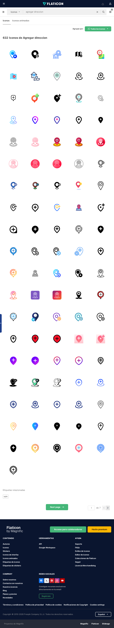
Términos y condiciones (13, 605)
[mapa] (78, 54)
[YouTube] (62, 580)
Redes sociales (47, 574)
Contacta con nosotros (13, 583)
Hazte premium (99, 529)
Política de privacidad (34, 605)
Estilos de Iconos (82, 551)
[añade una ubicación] (57, 76)
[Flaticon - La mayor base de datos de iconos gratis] (53, 3)
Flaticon (95, 624)
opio (6, 496)
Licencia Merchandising (85, 565)
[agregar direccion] (13, 54)
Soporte (78, 544)
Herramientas (46, 538)
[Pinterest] (51, 580)
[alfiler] (13, 120)
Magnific (84, 624)
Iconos (6, 20)
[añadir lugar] (13, 76)
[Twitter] (46, 580)
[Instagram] (57, 580)
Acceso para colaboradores (68, 529)
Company (7, 574)
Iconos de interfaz (10, 555)
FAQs (77, 547)
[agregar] (13, 98)
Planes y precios (10, 594)
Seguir (78, 562)
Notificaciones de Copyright (76, 605)
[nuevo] (100, 54)
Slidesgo (106, 624)
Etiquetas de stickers (12, 565)
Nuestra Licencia (10, 587)
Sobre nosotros (9, 580)
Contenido (8, 538)
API (40, 544)
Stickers (6, 551)
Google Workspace (47, 547)
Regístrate (46, 596)
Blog (5, 590)
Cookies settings (97, 605)
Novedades (8, 597)
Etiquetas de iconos (11, 562)
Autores (6, 544)
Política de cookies (54, 605)
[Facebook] (41, 580)
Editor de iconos (82, 555)
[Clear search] (97, 12)
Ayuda (78, 538)
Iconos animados (20, 20)
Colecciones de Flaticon (85, 558)
